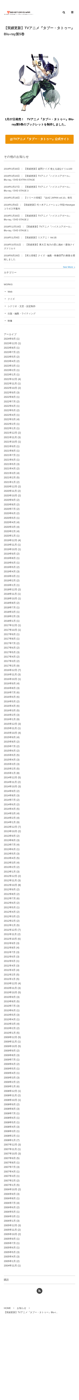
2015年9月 (10, 737)
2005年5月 (10, 1252)
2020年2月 (10, 531)
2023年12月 (10, 343)
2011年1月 (10, 979)
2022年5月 (10, 410)
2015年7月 (10, 746)
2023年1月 (10, 374)
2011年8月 (10, 947)
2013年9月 (10, 835)
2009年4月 (10, 1073)
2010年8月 (10, 1001)
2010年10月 (10, 992)
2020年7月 (10, 508)
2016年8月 (10, 688)
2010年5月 (10, 1014)
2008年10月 (10, 1100)
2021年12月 (10, 432)
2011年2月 (10, 974)
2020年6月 (10, 513)
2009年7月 (10, 1059)
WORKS (8, 284)
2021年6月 (10, 459)
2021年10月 (10, 441)
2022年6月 (10, 405)
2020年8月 (10, 504)
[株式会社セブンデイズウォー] (19, 13)
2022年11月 (10, 383)
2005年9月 (10, 1238)
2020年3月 (10, 526)
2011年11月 (10, 934)
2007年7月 (10, 1167)
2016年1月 (10, 719)
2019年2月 (10, 580)
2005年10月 (10, 1234)
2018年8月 (10, 602)
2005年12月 (10, 1225)
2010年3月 (10, 1023)
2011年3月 (10, 970)
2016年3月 (10, 710)
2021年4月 (10, 468)
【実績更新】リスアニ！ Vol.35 (40, 237)
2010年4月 (10, 1019)
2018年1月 (10, 620)
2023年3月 (10, 365)
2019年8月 (10, 558)
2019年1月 (10, 585)
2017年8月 (10, 638)
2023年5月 (10, 356)
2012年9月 (10, 889)
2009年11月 (10, 1041)
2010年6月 (10, 1010)
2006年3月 (10, 1216)
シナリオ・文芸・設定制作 (21, 306)
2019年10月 (10, 549)
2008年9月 (10, 1104)
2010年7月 (10, 1005)
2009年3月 (10, 1077)
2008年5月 (10, 1122)
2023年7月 (10, 352)
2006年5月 (10, 1211)
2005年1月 (10, 1261)
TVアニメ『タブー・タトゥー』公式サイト (41, 139)
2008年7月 (10, 1113)
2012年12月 (10, 876)
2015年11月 (10, 728)
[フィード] (39, 1291)
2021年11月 (10, 437)
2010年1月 (10, 1032)
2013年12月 (10, 826)
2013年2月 (10, 867)
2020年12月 (10, 486)
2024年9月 (10, 338)
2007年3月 (10, 1176)
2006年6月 (10, 1207)
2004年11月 (10, 1265)
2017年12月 (10, 625)
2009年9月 (10, 1050)
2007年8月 (10, 1162)
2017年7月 (10, 643)
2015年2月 (10, 768)
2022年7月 (10, 401)
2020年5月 (10, 517)
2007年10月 (10, 1153)
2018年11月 (10, 593)
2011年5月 (10, 961)
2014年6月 (10, 804)
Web (10, 291)
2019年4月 (10, 571)
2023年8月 (10, 347)
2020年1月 (10, 535)
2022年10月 (10, 387)
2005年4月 (10, 1256)
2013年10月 (10, 831)
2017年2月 (10, 665)
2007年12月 (10, 1144)
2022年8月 (10, 396)
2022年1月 (10, 428)
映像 (10, 320)
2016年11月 (10, 674)
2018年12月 (10, 589)
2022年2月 (10, 423)
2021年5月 (10, 464)
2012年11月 (10, 880)
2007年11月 (10, 1149)
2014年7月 (10, 799)
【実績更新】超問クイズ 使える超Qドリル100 (48, 168)
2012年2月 (10, 920)
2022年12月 (10, 379)
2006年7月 (10, 1203)
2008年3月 (10, 1131)
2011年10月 (10, 938)
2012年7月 (10, 898)
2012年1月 (10, 925)
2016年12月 (10, 670)
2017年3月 (10, 661)
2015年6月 (10, 750)
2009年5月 (10, 1068)
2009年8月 (10, 1055)
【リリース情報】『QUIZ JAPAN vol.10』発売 (48, 197)
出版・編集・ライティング (22, 313)
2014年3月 (10, 813)
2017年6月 (10, 647)
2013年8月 (10, 840)
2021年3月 (10, 473)
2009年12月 (10, 1037)
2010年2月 (10, 1028)
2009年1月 (10, 1086)
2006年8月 (10, 1198)
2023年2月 (10, 370)
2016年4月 (10, 705)
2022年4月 (10, 414)
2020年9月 (10, 499)
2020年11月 (10, 490)
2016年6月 (10, 696)
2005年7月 (10, 1243)
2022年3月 (10, 419)
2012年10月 (10, 885)
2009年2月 (10, 1082)
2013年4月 (10, 858)
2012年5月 (10, 907)
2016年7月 (10, 692)
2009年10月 (10, 1046)
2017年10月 (10, 629)
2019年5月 (10, 567)
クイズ (11, 299)
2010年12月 (10, 983)
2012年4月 (10, 911)
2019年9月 (10, 553)
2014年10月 (10, 786)
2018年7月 (10, 607)
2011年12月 (10, 929)
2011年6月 (10, 956)
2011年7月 (10, 952)
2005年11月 (10, 1229)
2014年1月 (10, 822)
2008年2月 (10, 1135)
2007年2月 (10, 1180)
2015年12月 (10, 723)
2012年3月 (10, 916)
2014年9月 (10, 791)
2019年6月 (10, 562)
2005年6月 (10, 1247)
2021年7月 (10, 455)
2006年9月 (10, 1194)
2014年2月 (10, 817)
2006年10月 (10, 1189)
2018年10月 (10, 598)
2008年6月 (10, 1117)
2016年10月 (10, 679)
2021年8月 (10, 450)
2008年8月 (10, 1108)
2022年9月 (10, 392)
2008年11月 (10, 1095)
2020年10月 (10, 495)
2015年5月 (10, 755)
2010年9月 (10, 997)
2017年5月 (10, 652)
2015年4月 (10, 759)
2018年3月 (10, 611)
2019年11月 (10, 544)
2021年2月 (10, 477)
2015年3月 (10, 764)
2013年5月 (10, 853)
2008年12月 (10, 1091)
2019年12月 (10, 540)
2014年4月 (10, 808)
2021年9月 (10, 446)
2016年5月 (10, 701)
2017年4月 (10, 656)
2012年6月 (10, 902)
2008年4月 (10, 1126)
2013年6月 (10, 849)
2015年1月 (10, 773)
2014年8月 (10, 795)
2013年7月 (10, 844)
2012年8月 (10, 894)
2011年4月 (10, 965)
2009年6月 (10, 1064)
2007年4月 (10, 1171)
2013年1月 (10, 871)
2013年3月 (10, 862)
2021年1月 (10, 482)
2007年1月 (10, 1185)
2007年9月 (10, 1158)
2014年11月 (10, 782)
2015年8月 (10, 741)
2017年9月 (10, 634)
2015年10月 (10, 732)
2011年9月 (10, 943)
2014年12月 (10, 777)
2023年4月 (10, 361)
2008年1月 (10, 1140)
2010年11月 (10, 988)
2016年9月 (10, 683)
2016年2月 (10, 714)
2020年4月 (10, 522)
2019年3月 (10, 576)
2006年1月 (10, 1220)
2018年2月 (10, 616)
